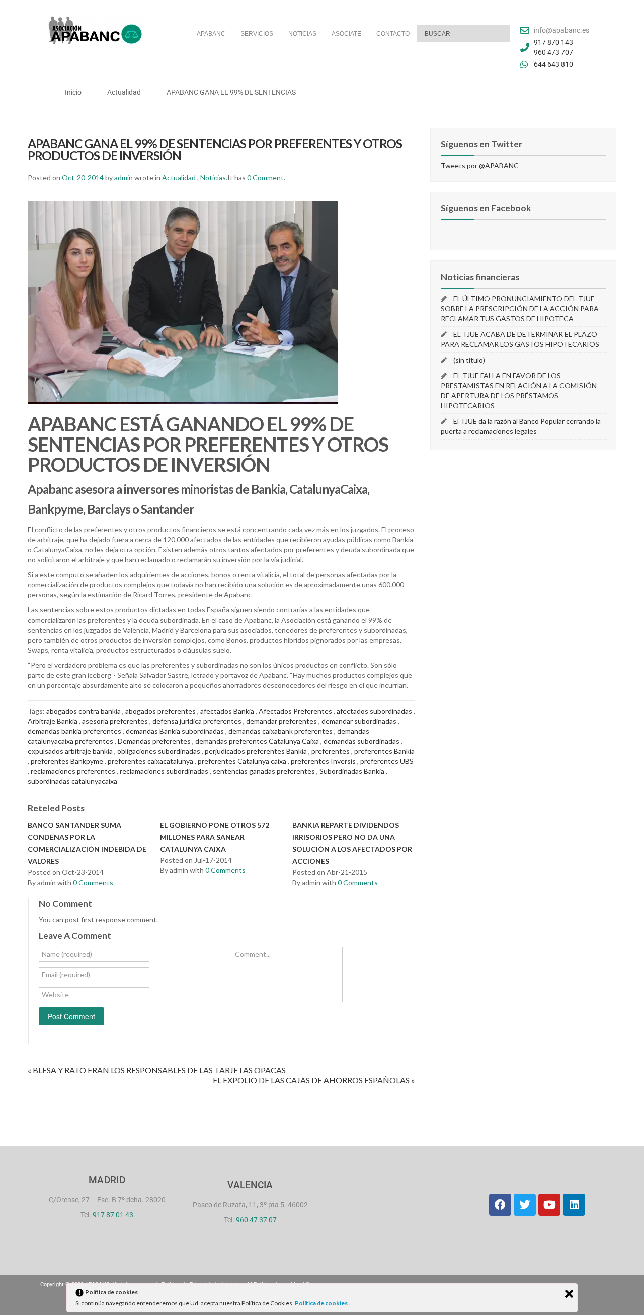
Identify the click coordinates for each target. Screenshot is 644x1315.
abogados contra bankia (83, 711)
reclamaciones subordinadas (164, 771)
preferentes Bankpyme (67, 761)
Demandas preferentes (154, 741)
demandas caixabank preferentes (280, 731)
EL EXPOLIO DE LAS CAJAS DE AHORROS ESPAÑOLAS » (314, 1080)
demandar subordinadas (358, 721)
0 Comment (265, 177)
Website (55, 994)
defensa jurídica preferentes (197, 721)
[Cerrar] (569, 1294)
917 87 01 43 (113, 1215)
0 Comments (93, 882)
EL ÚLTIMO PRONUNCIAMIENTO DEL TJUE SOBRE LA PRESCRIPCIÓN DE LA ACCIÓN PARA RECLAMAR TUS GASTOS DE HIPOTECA (520, 308)
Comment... (253, 954)
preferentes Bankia (384, 751)
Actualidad (179, 177)
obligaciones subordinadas (158, 751)
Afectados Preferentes (295, 711)
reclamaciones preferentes (73, 771)
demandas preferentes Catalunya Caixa (257, 741)
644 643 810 (553, 64)
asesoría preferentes (115, 721)
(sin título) (469, 360)
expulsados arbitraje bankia (70, 751)
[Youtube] (549, 1205)
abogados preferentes (160, 711)
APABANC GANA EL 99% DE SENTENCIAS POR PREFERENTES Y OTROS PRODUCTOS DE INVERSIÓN (215, 149)
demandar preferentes (281, 721)
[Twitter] (525, 1205)
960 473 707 (553, 52)
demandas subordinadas (361, 741)
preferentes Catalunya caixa (242, 761)
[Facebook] (500, 1205)
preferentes (330, 751)
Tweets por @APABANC (480, 165)
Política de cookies (322, 1303)
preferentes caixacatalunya (150, 761)
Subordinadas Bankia (351, 771)
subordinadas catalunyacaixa (72, 781)
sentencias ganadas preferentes (264, 771)
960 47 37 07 (256, 1220)
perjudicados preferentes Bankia (256, 751)
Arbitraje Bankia (52, 721)
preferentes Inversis (323, 761)
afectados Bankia (227, 711)
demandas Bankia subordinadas (175, 731)
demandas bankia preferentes (74, 731)
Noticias (213, 177)
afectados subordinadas (374, 711)
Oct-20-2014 (83, 177)
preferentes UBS (387, 761)
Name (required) (67, 954)
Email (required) (66, 974)
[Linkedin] (574, 1205)
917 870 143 (553, 42)
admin (123, 177)
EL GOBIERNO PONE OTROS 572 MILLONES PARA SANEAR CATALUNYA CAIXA (214, 837)
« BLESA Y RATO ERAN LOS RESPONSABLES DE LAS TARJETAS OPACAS (157, 1070)
